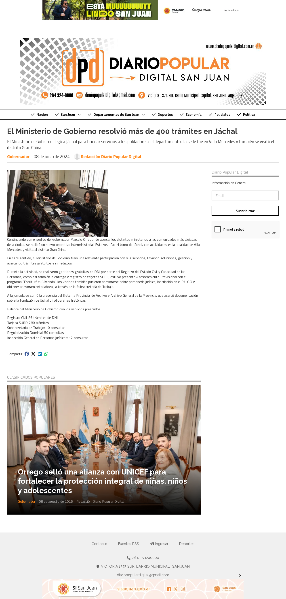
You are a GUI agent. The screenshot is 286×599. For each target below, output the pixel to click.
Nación (42, 114)
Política (249, 114)
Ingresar (161, 544)
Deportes (165, 114)
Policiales (222, 114)
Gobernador (18, 156)
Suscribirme (245, 210)
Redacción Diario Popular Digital (111, 156)
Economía (194, 114)
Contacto (99, 544)
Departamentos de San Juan (116, 114)
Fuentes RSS (128, 544)
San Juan (68, 114)
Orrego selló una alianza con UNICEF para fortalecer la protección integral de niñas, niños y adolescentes (102, 481)
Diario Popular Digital (230, 172)
